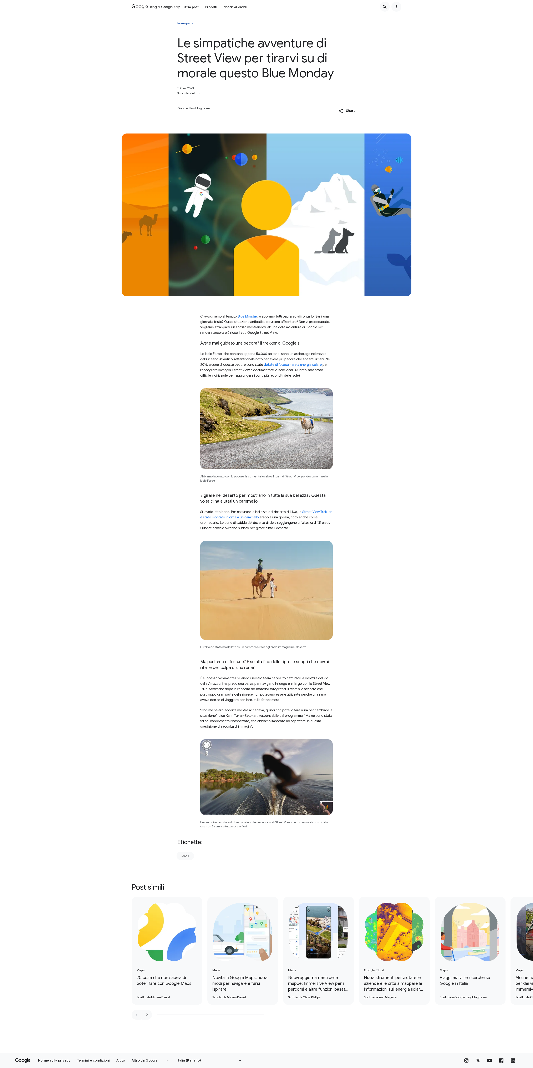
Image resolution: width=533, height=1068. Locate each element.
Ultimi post (191, 7)
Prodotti (211, 7)
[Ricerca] (385, 7)
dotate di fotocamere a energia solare (293, 365)
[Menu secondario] (396, 7)
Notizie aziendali (235, 7)
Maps (185, 856)
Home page (185, 23)
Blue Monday (247, 316)
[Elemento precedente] (137, 1015)
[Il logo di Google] (23, 1060)
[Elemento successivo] (147, 1015)
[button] (347, 111)
